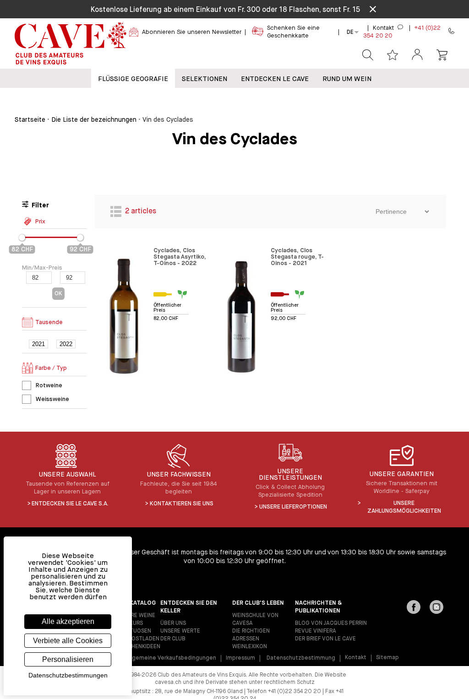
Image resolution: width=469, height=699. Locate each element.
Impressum (240, 658)
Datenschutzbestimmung (301, 658)
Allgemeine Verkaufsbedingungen (170, 658)
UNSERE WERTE (180, 631)
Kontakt (355, 658)
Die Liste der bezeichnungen (93, 120)
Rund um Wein (346, 79)
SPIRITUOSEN (134, 631)
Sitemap (387, 658)
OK (58, 294)
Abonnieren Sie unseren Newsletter (191, 32)
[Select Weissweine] (26, 399)
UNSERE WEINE (136, 615)
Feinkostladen (138, 639)
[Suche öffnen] (367, 55)
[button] (417, 55)
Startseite (30, 120)
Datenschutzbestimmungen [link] (68, 675)
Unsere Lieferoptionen (293, 507)
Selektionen (204, 79)
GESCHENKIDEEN (138, 647)
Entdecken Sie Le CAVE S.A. (70, 504)
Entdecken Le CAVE (275, 79)
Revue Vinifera (315, 631)
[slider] (22, 237)
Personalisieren (67, 659)
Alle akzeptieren (68, 621)
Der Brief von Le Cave (325, 639)
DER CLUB (172, 639)
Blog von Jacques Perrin (331, 623)
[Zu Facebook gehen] (413, 608)
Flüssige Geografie (133, 79)
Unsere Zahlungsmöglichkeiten (404, 507)
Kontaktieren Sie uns (181, 504)
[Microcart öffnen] (442, 55)
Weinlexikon (249, 647)
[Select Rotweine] (26, 385)
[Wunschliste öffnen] (392, 55)
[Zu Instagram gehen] (436, 608)
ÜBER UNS (173, 623)
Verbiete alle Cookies (68, 641)
